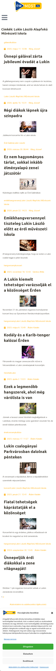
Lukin (13, 373)
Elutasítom (28, 654)
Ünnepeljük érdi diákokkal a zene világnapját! (19, 563)
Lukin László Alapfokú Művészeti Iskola (21, 96)
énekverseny (9, 432)
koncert (18, 265)
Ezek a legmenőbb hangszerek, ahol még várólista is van (24, 392)
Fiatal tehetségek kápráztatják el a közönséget (20, 507)
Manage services (10, 639)
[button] (52, 613)
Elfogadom (28, 647)
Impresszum (44, 667)
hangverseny (9, 265)
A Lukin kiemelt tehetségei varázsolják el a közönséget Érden (27, 284)
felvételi (7, 373)
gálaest (7, 42)
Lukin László (19, 143)
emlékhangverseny (12, 200)
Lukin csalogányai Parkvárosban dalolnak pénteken (25, 451)
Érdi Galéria (9, 143)
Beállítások (28, 661)
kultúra (13, 42)
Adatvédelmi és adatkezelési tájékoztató (23, 667)
